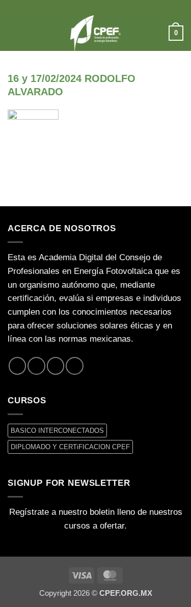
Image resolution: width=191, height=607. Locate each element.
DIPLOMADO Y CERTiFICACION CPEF (70, 447)
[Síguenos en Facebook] (17, 365)
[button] (14, 33)
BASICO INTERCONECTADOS (57, 430)
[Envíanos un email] (55, 365)
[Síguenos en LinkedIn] (74, 365)
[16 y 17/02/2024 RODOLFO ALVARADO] (33, 135)
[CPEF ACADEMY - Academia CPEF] (95, 33)
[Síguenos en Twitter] (36, 365)
